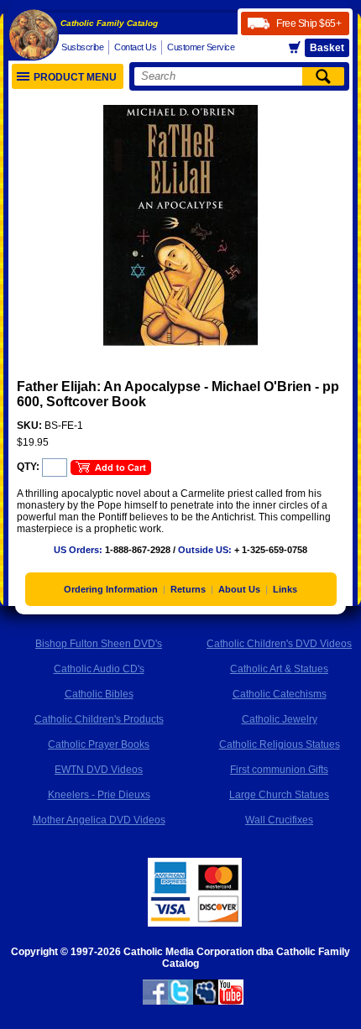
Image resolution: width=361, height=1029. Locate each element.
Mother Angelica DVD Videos (99, 820)
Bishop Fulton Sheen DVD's (98, 644)
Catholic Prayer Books (98, 744)
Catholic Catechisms (280, 694)
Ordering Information (111, 589)
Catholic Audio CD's (99, 669)
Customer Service (200, 47)
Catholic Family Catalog (109, 23)
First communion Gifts (279, 770)
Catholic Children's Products (99, 719)
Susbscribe (82, 47)
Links (285, 589)
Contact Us (135, 47)
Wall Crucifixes (279, 820)
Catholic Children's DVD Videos (279, 644)
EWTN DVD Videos (99, 770)
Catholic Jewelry (279, 719)
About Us (239, 589)
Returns (188, 589)
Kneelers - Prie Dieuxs (99, 795)
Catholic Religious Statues (279, 744)
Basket (327, 48)
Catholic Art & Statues (279, 669)
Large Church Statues (279, 795)
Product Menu (75, 77)
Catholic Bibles (99, 694)
